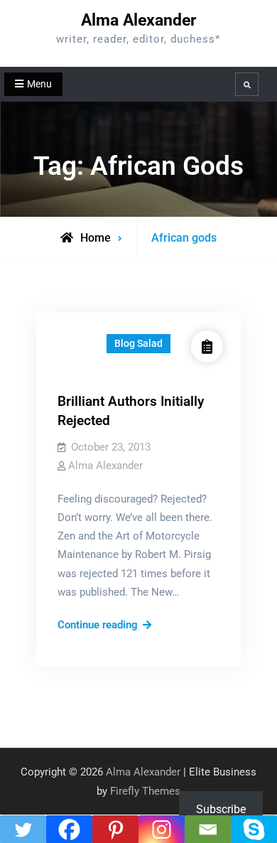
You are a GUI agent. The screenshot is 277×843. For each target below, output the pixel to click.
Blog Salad (138, 343)
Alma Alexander (138, 20)
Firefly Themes (145, 791)
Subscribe (221, 809)
